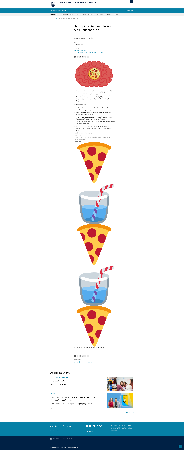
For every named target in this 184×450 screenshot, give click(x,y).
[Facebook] (75, 57)
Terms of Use (63, 447)
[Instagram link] (97, 426)
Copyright (70, 447)
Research (77, 14)
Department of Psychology (58, 10)
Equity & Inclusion (87, 14)
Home (51, 18)
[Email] (82, 57)
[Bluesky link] (101, 426)
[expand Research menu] (81, 14)
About (114, 14)
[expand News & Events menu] (105, 14)
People (71, 14)
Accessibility (75, 447)
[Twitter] (77, 57)
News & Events (99, 14)
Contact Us (89, 431)
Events (55, 18)
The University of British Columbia (53, 4)
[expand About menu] (117, 14)
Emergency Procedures (55, 447)
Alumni (109, 14)
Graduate (63, 14)
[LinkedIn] (80, 57)
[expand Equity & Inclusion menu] (94, 14)
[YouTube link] (94, 426)
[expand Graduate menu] (67, 14)
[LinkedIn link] (90, 426)
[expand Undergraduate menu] (59, 14)
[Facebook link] (87, 426)
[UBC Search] (131, 1)
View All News (129, 412)
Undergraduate (53, 14)
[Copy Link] (85, 57)
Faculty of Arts (129, 10)
